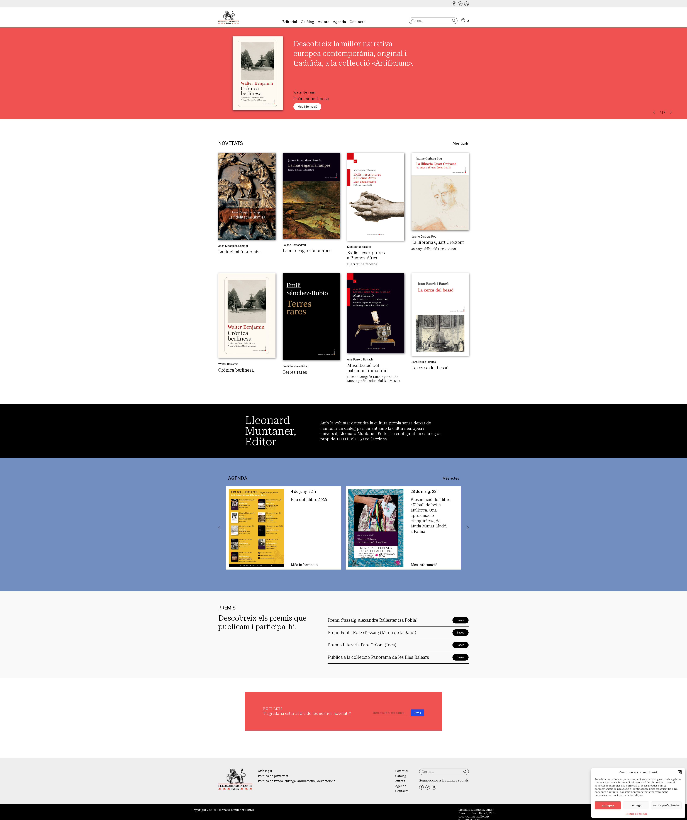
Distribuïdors (360, 30)
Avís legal (265, 771)
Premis (287, 35)
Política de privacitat (273, 776)
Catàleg (307, 22)
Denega (636, 805)
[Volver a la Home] (228, 17)
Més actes (450, 478)
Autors (323, 22)
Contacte (358, 22)
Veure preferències (666, 805)
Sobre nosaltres (293, 30)
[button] (680, 772)
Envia (417, 712)
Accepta (608, 805)
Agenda (339, 22)
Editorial (289, 22)
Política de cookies (636, 814)
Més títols (461, 143)
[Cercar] (453, 20)
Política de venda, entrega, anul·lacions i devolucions (296, 781)
